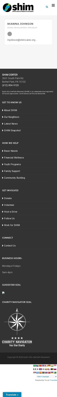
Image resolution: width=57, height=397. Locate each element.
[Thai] (46, 372)
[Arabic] (34, 365)
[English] (43, 365)
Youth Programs (12, 164)
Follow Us (9, 218)
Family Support (12, 171)
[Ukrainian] (52, 372)
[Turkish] (49, 372)
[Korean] (43, 369)
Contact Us (10, 245)
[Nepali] (49, 369)
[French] (46, 365)
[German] (49, 365)
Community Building (14, 177)
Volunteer (9, 205)
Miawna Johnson (20, 24)
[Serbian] (34, 372)
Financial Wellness (14, 157)
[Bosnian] (37, 365)
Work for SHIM (12, 225)
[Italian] (34, 369)
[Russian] (55, 369)
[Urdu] (55, 372)
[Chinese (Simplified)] (40, 365)
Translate (53, 380)
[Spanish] (40, 372)
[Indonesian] (55, 365)
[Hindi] (52, 365)
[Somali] (37, 372)
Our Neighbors (11, 117)
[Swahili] (43, 372)
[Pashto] (52, 369)
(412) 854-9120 (10, 85)
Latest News (11, 123)
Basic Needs (11, 151)
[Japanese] (37, 369)
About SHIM (10, 110)
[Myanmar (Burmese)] (46, 369)
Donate (8, 198)
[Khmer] (40, 369)
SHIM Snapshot (12, 130)
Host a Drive (10, 211)
